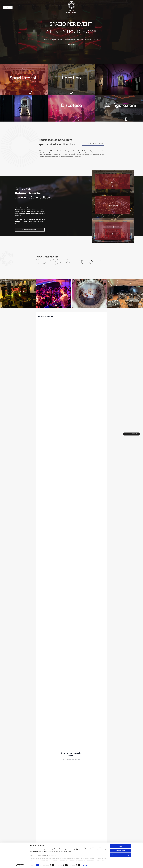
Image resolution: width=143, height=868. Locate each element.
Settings (85, 865)
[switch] (52, 865)
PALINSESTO (59, 111)
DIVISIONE (10, 83)
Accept (120, 846)
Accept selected (120, 850)
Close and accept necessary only (120, 855)
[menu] (140, 7)
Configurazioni (120, 105)
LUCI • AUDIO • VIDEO (113, 205)
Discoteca (71, 105)
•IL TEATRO (59, 82)
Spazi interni (23, 78)
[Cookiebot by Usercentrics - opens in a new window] (19, 865)
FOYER (113, 231)
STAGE (113, 183)
